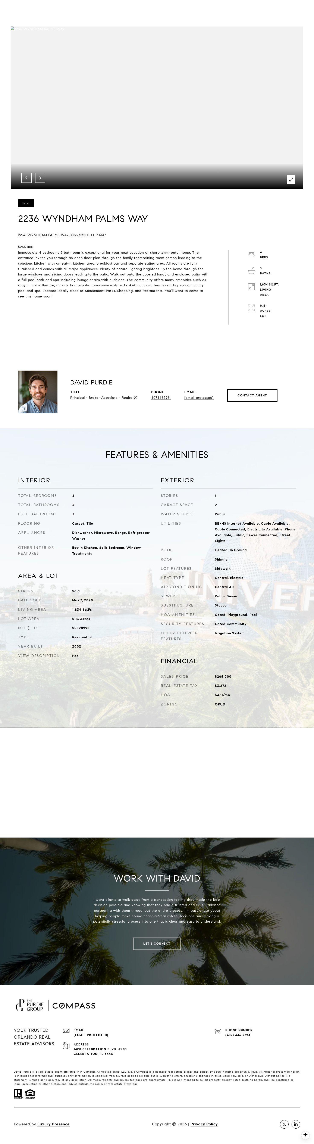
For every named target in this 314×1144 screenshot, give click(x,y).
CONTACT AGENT (252, 395)
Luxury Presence (53, 1124)
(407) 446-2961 (237, 1035)
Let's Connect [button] (157, 943)
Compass (103, 1071)
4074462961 (161, 398)
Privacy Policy (204, 1124)
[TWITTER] (284, 1124)
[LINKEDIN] (296, 1124)
